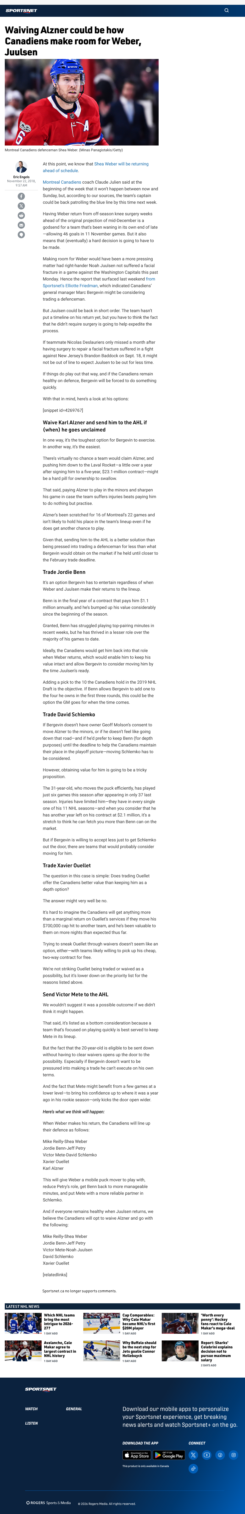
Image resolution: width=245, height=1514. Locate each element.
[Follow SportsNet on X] (193, 1454)
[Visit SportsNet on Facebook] (220, 1454)
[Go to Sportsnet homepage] (21, 11)
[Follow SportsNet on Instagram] (233, 1454)
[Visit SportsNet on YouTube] (207, 1454)
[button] (226, 10)
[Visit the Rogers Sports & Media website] (48, 1503)
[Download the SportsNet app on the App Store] (136, 1454)
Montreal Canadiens (62, 182)
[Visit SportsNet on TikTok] (193, 1468)
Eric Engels (21, 177)
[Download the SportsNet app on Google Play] (169, 1454)
